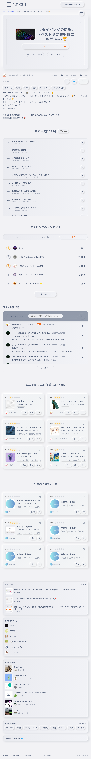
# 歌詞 (53, 728)
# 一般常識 (44, 728)
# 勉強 (19, 728)
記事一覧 (82, 584)
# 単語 (26, 88)
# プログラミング (31, 728)
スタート (45, 46)
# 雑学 (71, 728)
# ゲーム (62, 728)
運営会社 (5, 755)
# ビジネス (9, 728)
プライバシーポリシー (30, 755)
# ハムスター (44, 88)
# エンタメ (80, 728)
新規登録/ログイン (72, 4)
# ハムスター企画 (58, 88)
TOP (4, 11)
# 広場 (18, 88)
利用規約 (16, 755)
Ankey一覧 (11, 11)
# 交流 (34, 88)
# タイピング (8, 88)
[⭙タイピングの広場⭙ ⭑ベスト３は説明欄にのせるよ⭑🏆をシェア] (74, 81)
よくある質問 (47, 755)
